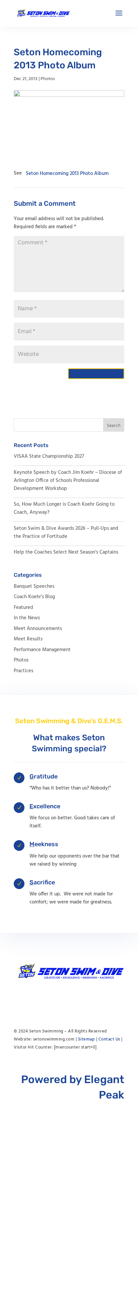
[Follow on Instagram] (82, 999)
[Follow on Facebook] (69, 999)
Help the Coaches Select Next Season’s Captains (66, 552)
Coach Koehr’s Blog (34, 597)
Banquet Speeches (34, 586)
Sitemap (86, 1039)
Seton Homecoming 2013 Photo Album (67, 173)
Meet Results (28, 639)
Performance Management (42, 650)
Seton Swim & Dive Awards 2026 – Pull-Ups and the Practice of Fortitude (66, 532)
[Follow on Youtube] (55, 999)
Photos (48, 79)
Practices (23, 671)
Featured (23, 608)
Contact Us (109, 1039)
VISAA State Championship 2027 (49, 456)
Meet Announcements (38, 629)
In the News (27, 618)
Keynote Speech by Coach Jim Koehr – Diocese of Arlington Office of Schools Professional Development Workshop (68, 480)
